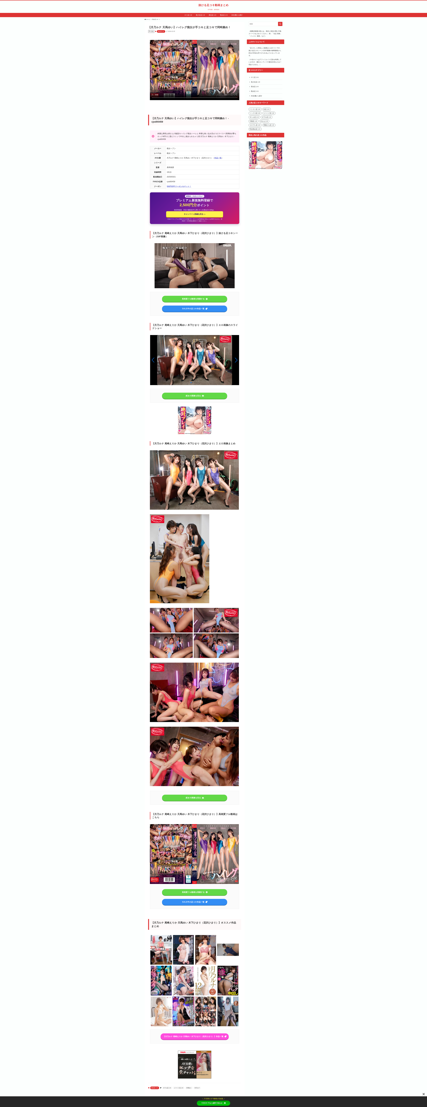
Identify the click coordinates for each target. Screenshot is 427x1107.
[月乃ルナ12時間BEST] (206, 995)
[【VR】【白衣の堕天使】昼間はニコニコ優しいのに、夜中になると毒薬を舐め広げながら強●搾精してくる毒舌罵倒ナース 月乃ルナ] (183, 1025)
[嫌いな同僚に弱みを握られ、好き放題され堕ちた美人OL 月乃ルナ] (183, 964)
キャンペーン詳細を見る (194, 214)
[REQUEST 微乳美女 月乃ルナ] (161, 1025)
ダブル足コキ (167, 1088)
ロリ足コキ (255, 77)
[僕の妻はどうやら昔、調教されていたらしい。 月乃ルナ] (228, 1025)
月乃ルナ (197, 1088)
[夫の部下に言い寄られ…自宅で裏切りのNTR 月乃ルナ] (206, 964)
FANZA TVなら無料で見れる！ (212, 1103)
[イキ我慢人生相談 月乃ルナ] (161, 964)
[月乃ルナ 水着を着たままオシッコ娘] (228, 964)
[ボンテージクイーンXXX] (206, 1025)
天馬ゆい (189, 1088)
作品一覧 (218, 158)
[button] (236, 360)
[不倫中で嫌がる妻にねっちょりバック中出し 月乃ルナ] (228, 995)
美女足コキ (161, 31)
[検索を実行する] (280, 24)
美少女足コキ (255, 82)
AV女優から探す (256, 96)
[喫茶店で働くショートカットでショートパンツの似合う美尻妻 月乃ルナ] (183, 995)
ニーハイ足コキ (178, 1088)
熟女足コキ (255, 91)
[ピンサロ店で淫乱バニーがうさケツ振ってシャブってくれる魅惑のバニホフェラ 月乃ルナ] (161, 995)
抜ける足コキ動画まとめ (213, 5)
